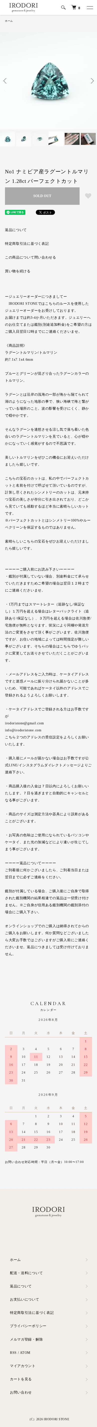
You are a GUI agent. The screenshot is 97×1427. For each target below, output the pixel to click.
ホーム (9, 20)
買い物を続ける (18, 271)
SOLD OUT (42, 196)
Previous (5, 80)
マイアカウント (23, 1366)
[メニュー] (89, 7)
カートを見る (21, 1379)
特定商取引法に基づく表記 (27, 244)
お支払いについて (24, 1299)
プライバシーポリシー (28, 1326)
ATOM (25, 1353)
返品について (16, 230)
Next (91, 80)
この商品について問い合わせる (30, 257)
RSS (13, 1353)
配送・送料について (26, 1273)
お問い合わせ (21, 1392)
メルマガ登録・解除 (26, 1339)
